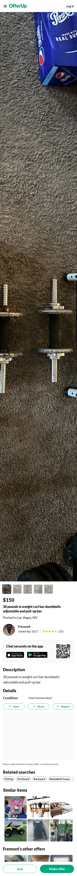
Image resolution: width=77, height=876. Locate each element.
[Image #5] (48, 589)
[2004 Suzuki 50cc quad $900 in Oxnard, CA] (15, 830)
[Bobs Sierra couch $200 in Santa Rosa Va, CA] (61, 807)
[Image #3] (27, 589)
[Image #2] (17, 589)
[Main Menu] (5, 6)
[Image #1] (6, 589)
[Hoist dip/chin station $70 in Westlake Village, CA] (61, 830)
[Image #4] (38, 589)
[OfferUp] (18, 6)
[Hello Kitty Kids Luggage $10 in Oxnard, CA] (15, 807)
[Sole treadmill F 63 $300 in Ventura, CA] (38, 830)
